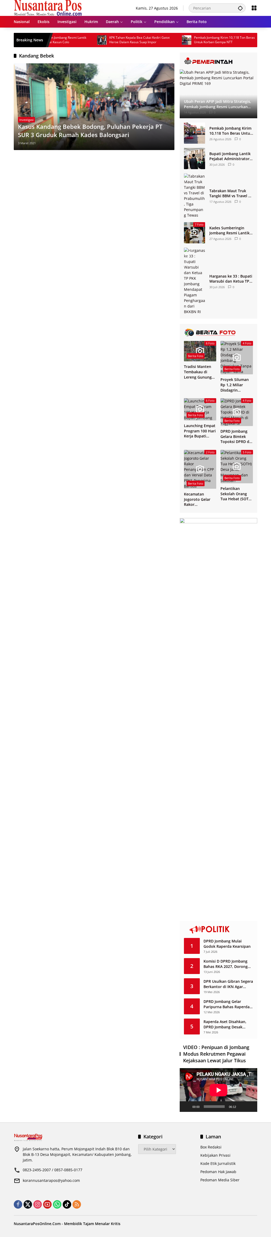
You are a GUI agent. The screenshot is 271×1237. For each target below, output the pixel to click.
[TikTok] (67, 1204)
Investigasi (26, 120)
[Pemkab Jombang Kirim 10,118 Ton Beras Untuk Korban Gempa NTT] (166, 40)
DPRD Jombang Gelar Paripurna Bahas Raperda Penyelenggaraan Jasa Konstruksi (227, 1004)
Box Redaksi (211, 1147)
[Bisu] (242, 1106)
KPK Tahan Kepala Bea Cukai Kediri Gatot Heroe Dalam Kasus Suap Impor (119, 40)
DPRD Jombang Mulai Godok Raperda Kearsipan (227, 943)
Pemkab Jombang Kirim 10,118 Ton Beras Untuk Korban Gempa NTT (203, 40)
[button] (240, 7)
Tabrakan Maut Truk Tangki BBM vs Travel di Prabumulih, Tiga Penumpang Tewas (230, 193)
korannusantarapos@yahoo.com (51, 1180)
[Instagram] (37, 1204)
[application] (218, 1090)
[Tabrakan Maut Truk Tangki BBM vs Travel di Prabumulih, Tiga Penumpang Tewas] (194, 195)
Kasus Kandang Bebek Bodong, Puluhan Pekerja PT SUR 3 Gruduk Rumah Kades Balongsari (90, 130)
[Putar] (186, 1106)
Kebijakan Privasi (215, 1155)
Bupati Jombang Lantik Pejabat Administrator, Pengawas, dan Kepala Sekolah (230, 156)
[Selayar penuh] (250, 1106)
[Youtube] (47, 1204)
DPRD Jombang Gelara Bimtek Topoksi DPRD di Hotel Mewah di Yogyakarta (235, 436)
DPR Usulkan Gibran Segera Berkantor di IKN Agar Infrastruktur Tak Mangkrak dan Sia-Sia (228, 984)
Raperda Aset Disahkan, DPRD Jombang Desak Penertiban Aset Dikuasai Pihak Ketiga (226, 1024)
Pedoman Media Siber (220, 1179)
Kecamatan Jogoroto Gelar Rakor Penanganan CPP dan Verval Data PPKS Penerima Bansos (199, 499)
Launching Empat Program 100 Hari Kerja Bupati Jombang (200, 431)
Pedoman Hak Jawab (218, 1171)
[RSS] (77, 1204)
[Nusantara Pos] (48, 7)
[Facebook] (18, 1204)
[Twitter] (28, 1204)
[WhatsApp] (57, 1204)
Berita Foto (195, 356)
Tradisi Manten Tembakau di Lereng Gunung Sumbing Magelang (198, 372)
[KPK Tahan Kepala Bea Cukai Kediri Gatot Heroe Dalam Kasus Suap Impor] (81, 40)
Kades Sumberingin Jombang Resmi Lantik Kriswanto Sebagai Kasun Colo (229, 230)
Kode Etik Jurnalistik (218, 1163)
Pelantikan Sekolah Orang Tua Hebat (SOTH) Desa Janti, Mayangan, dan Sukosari (236, 494)
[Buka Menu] (254, 8)
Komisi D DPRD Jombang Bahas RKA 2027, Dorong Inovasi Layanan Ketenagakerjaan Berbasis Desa (227, 964)
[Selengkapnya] (218, 61)
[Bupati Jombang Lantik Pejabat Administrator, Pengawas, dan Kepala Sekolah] (194, 158)
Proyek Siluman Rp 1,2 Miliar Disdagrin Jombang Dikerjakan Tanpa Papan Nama (236, 385)
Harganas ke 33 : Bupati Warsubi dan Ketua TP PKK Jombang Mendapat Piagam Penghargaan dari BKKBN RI (231, 279)
